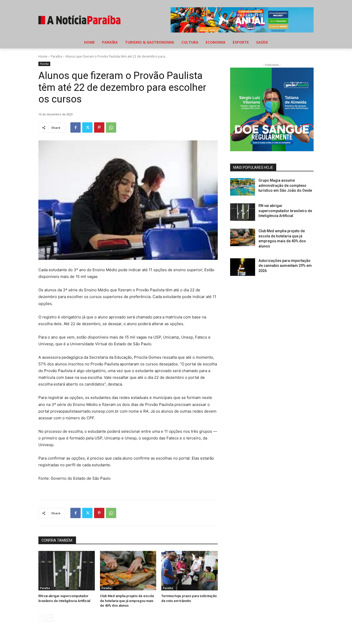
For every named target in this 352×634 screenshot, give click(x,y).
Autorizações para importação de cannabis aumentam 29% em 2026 (285, 266)
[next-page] (50, 618)
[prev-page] (41, 618)
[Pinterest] (99, 127)
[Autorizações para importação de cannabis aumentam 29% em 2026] (242, 267)
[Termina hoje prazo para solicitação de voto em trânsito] (189, 570)
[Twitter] (87, 127)
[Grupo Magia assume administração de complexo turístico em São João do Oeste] (242, 187)
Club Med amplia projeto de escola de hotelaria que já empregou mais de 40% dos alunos (127, 600)
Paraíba (56, 56)
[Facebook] (75, 127)
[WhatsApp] (111, 127)
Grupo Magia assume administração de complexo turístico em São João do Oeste (285, 185)
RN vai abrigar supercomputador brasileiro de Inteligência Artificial (285, 211)
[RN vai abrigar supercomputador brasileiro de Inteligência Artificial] (66, 570)
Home (42, 56)
